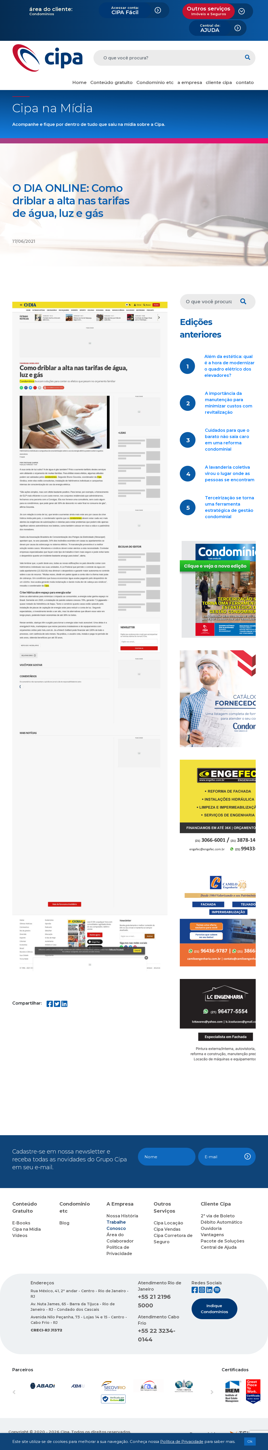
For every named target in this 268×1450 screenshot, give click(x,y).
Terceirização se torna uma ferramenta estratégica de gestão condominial (229, 507)
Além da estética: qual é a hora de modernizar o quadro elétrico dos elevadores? (229, 366)
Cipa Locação (168, 1223)
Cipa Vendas (167, 1229)
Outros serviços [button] (208, 10)
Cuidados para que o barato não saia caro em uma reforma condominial (227, 440)
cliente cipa (219, 82)
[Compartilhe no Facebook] (50, 1005)
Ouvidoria (211, 1228)
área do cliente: (50, 9)
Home (79, 82)
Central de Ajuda (219, 1247)
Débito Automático (221, 1222)
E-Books (21, 1223)
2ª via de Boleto (218, 1215)
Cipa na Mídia (26, 1229)
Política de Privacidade (181, 1441)
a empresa (189, 82)
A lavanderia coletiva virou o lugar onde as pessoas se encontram (229, 473)
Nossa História (122, 1215)
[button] (27, 1392)
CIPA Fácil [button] (125, 10)
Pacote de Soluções (222, 1241)
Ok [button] (250, 1441)
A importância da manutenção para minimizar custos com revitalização (228, 403)
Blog (64, 1223)
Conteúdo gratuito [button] (111, 82)
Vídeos (19, 1235)
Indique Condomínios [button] (214, 1308)
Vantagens (212, 1234)
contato (245, 82)
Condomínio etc (155, 82)
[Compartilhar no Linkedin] (64, 1005)
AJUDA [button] (210, 28)
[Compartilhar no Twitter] (57, 1005)
